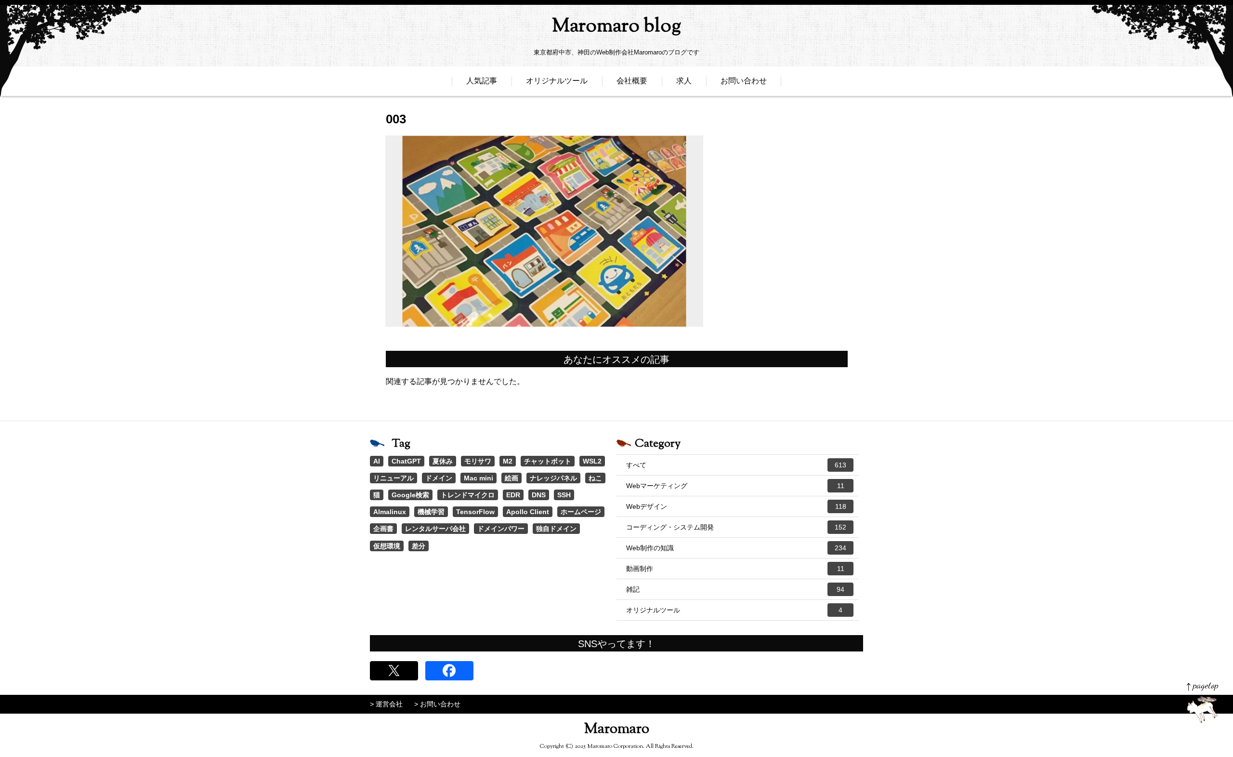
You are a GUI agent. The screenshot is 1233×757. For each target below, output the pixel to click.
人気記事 (481, 81)
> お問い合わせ (437, 704)
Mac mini (478, 478)
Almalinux (389, 512)
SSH (564, 495)
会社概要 (631, 81)
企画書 (383, 528)
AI (376, 461)
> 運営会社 (386, 704)
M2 (507, 461)
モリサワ (477, 461)
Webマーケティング (735, 486)
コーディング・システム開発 (736, 527)
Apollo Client (527, 512)
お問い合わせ (744, 81)
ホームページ (581, 512)
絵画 (511, 478)
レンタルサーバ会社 (435, 528)
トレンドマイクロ (468, 495)
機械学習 (431, 512)
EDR (513, 495)
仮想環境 (386, 546)
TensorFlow (475, 512)
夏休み (443, 461)
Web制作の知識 (736, 548)
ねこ (595, 478)
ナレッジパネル (553, 478)
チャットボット (547, 461)
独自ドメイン (556, 528)
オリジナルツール (557, 81)
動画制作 (735, 568)
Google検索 (410, 495)
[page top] (1202, 702)
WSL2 (592, 461)
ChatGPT (406, 461)
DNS (539, 495)
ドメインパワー (501, 528)
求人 (684, 81)
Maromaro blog (616, 26)
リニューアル (393, 478)
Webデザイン (736, 506)
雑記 (735, 589)
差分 (418, 546)
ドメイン (438, 478)
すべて (736, 465)
